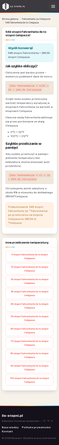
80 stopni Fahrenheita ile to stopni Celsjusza (29, 355)
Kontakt (7, 431)
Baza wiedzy (10, 427)
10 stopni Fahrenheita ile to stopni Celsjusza (29, 268)
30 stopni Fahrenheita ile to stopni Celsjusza (29, 293)
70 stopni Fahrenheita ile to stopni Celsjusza (29, 343)
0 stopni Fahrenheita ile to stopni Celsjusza (29, 256)
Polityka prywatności (36, 427)
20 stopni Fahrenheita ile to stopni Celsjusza (29, 281)
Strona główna (10, 19)
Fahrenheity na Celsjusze (36, 19)
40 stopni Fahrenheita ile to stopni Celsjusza (29, 306)
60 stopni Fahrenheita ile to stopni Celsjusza (29, 330)
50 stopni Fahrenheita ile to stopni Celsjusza (29, 318)
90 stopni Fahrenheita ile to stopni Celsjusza (29, 367)
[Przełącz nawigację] (53, 6)
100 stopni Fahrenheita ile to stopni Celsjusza (29, 380)
